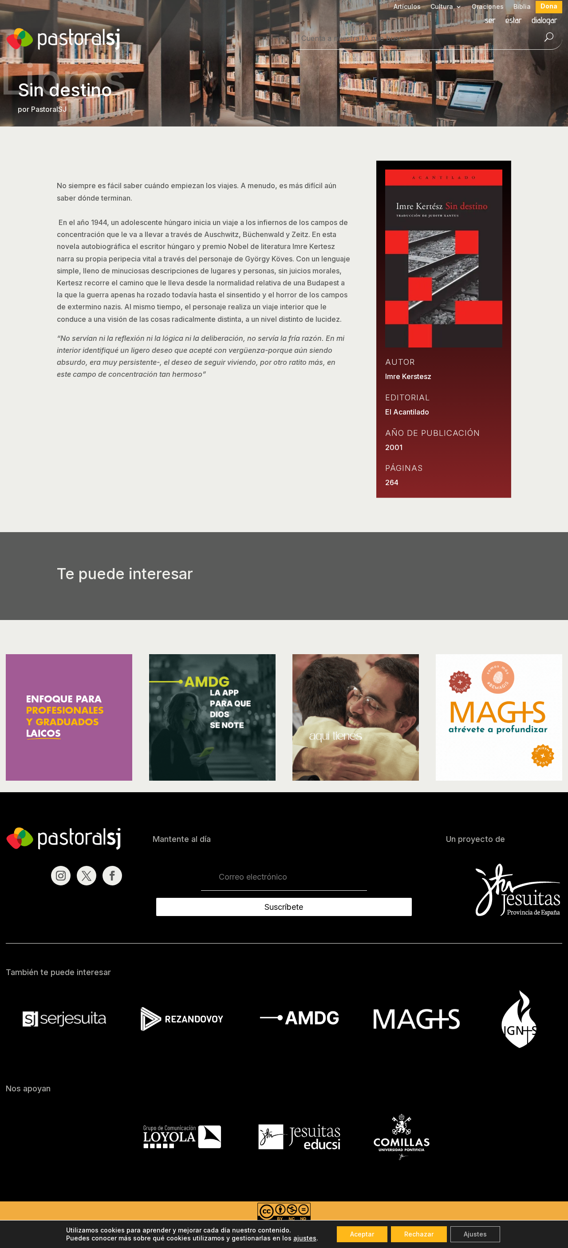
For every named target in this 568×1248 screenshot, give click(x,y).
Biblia (522, 7)
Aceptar (362, 1234)
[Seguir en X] (86, 875)
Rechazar (419, 1234)
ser (490, 21)
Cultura (441, 7)
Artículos (407, 7)
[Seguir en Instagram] (61, 875)
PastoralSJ (49, 109)
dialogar (544, 21)
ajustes (304, 1238)
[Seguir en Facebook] (112, 875)
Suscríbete (283, 907)
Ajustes (475, 1234)
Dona (548, 6)
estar (513, 21)
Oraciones (488, 7)
